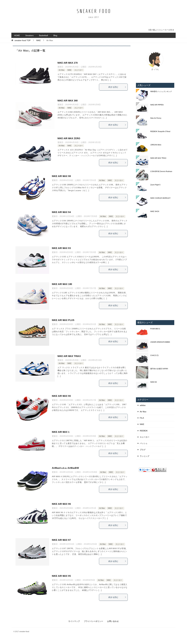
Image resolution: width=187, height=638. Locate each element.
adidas (143, 405)
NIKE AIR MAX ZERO (68, 138)
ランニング (144, 456)
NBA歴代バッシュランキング (161, 91)
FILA (142, 418)
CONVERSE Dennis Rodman (161, 171)
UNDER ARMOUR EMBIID (160, 342)
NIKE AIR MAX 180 (62, 284)
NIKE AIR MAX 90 (61, 396)
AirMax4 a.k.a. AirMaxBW (65, 468)
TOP (23, 40)
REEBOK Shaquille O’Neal (160, 131)
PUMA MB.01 (155, 329)
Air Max (61, 70)
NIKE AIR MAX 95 (61, 576)
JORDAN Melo (155, 145)
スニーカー (78, 70)
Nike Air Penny (155, 118)
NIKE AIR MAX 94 (61, 212)
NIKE (69, 70)
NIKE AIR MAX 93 (61, 248)
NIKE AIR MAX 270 (67, 63)
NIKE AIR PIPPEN (157, 105)
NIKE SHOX (154, 211)
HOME (17, 35)
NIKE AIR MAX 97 (61, 540)
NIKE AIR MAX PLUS (63, 320)
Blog (55, 35)
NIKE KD (153, 382)
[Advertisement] (155, 270)
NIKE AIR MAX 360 (67, 100)
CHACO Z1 (154, 355)
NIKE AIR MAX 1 (61, 432)
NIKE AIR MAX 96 (61, 504)
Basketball (43, 35)
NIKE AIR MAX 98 (61, 176)
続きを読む (113, 87)
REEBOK (144, 431)
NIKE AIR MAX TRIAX (69, 356)
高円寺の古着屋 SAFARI (159, 369)
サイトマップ (74, 621)
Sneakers (29, 35)
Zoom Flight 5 (155, 185)
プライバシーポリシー (93, 621)
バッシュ (143, 443)
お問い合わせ (113, 621)
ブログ (143, 450)
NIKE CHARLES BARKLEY (160, 198)
